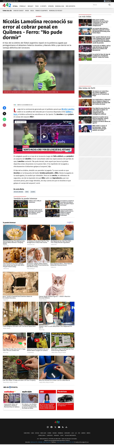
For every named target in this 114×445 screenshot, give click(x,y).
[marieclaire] (29, 392)
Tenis (37, 6)
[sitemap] (66, 427)
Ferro (26, 191)
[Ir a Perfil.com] (107, 1)
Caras (32, 433)
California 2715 (33, 442)
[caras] (47, 392)
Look (73, 433)
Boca (32, 10)
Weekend (55, 433)
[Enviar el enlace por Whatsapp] (4, 119)
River (27, 10)
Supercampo (67, 433)
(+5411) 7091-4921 (60, 442)
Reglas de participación (70, 435)
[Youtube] (59, 427)
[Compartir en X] (4, 113)
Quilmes (33, 191)
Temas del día (7, 10)
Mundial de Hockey (55, 10)
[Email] (4, 125)
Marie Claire (43, 433)
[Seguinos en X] (55, 427)
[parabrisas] (65, 392)
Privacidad (56, 435)
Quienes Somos (41, 435)
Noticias (37, 433)
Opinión (51, 6)
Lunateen (83, 433)
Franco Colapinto (41, 10)
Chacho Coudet (18, 10)
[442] (57, 422)
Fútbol (15, 6)
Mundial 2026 (59, 6)
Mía (79, 433)
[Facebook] (51, 427)
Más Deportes (70, 6)
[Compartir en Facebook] (4, 108)
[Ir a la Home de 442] (7, 6)
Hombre (49, 433)
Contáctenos (50, 435)
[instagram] (48, 427)
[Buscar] (109, 4)
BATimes (88, 433)
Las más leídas (85, 16)
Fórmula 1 (22, 6)
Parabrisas (60, 433)
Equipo (62, 435)
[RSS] (63, 427)
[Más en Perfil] (13, 387)
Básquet (30, 6)
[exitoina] (11, 392)
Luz (76, 433)
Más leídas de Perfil (87, 88)
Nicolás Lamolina (18, 191)
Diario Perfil (27, 433)
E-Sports (43, 6)
